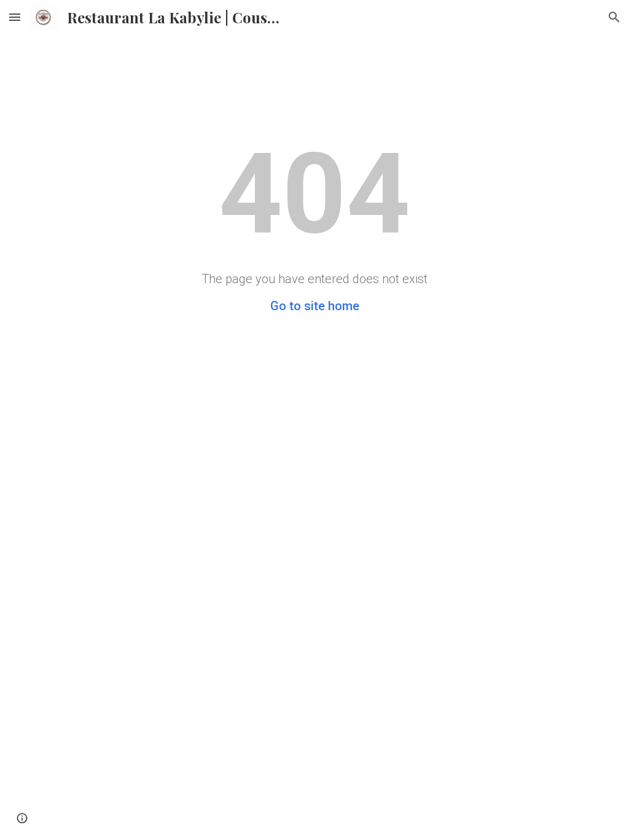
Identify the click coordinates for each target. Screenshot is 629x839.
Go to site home (314, 306)
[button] (14, 17)
